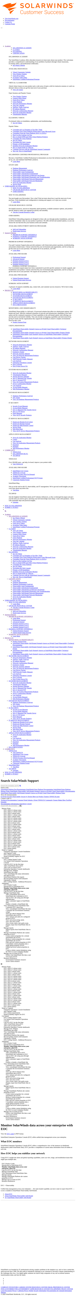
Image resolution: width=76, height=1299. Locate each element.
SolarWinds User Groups (20, 471)
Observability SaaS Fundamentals (23, 172)
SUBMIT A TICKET (11, 507)
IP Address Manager (19, 109)
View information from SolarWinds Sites (16, 905)
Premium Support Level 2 (21, 262)
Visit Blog (16, 490)
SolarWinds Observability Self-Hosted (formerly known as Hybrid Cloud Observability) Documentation (42, 791)
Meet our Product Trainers (41, 796)
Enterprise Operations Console (22, 362)
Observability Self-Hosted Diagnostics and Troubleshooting (31, 177)
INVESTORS (13, 1287)
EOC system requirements (12, 855)
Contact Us (8, 22)
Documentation (9, 20)
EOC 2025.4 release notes (12, 823)
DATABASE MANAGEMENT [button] (19, 700)
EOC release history (10, 848)
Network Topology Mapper (21, 354)
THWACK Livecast (19, 472)
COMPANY (5, 1287)
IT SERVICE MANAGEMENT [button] (19, 720)
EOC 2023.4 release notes (12, 843)
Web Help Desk (18, 429)
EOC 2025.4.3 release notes (12, 818)
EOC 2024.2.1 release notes (12, 834)
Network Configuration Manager (23, 111)
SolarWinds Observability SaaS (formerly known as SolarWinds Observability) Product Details (42, 338)
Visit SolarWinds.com (11, 18)
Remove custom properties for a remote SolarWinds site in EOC (18, 939)
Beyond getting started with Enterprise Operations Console (16, 879)
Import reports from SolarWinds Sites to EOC (18, 930)
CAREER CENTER (25, 1287)
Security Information (40, 1291)
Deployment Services (19, 231)
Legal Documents (6, 1291)
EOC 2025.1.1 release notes (12, 827)
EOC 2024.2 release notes (12, 835)
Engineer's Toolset (18, 352)
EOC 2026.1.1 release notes (12, 815)
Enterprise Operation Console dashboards (17, 869)
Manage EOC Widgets (11, 870)
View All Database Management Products (26, 399)
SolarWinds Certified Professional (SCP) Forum (28, 478)
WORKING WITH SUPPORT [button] (18, 634)
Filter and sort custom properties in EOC (18, 942)
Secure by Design (27, 796)
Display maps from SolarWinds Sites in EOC (18, 925)
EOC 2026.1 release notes (12, 816)
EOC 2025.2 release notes (12, 826)
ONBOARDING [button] (14, 609)
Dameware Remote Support (21, 424)
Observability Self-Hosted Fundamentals (25, 173)
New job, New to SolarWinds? (22, 151)
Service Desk (17, 184)
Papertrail (16, 445)
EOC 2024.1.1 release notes (12, 837)
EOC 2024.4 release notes (12, 832)
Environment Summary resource (16, 960)
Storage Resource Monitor (21, 376)
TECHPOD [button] (12, 769)
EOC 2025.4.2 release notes (12, 820)
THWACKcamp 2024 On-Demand (24, 474)
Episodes (15, 502)
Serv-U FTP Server (19, 411)
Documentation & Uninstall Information (59, 1291)
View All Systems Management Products (25, 382)
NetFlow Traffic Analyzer (21, 107)
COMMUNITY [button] (10, 450)
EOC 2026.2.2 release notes (12, 810)
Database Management (20, 168)
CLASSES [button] (12, 529)
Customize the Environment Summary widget (18, 911)
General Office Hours (19, 98)
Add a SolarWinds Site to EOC (13, 866)
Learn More (16, 161)
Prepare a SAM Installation (21, 144)
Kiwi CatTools (17, 364)
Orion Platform (17, 102)
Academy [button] (8, 46)
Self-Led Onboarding (19, 229)
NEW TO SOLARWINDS (13, 506)
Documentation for (7, 804)
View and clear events (12, 921)
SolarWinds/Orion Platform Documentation (40, 789)
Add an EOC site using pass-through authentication (17, 898)
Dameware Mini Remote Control (23, 425)
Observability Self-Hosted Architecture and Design (28, 175)
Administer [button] (5, 883)
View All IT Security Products (22, 415)
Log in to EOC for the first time (13, 864)
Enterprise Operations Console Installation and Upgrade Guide (17, 852)
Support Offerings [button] (10, 233)
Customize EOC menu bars (14, 907)
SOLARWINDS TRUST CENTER (61, 1289)
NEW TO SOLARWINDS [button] (17, 602)
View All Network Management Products (26, 355)
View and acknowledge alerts (15, 920)
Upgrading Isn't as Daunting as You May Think (27, 130)
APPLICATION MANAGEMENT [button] (20, 733)
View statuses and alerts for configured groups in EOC (18, 917)
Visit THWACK (18, 464)
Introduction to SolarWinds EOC (14, 886)
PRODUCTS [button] (9, 290)
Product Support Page (19, 322)
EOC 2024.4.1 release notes (12, 831)
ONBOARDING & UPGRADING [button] (16, 186)
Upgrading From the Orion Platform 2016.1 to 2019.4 (29, 133)
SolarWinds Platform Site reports (14, 877)
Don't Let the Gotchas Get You (22, 135)
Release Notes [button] (6, 808)
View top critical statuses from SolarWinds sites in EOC (15, 914)
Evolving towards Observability (11, 796)
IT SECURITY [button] (14, 708)
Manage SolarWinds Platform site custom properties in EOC (16, 933)
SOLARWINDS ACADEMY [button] (18, 516)
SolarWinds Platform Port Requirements (13, 789)
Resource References (10, 958)
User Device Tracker (19, 357)
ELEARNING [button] (13, 552)
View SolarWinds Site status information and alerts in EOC (16, 874)
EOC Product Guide (10, 885)
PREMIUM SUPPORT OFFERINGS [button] (21, 616)
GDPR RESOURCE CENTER (40, 1289)
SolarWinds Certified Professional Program (26, 79)
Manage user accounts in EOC (13, 953)
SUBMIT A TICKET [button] (11, 774)
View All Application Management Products (26, 443)
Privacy (14, 1291)
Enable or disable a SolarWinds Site (17, 904)
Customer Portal (10, 24)
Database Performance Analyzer (23, 170)
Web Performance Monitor (21, 389)
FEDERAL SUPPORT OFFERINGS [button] (21, 629)
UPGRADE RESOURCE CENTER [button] (20, 606)
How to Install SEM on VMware (23, 147)
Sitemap (3, 1292)
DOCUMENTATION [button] (16, 747)
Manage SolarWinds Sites (12, 893)
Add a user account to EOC (12, 867)
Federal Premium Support (21, 278)
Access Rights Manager (20, 387)
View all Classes (18, 90)
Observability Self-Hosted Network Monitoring (27, 181)
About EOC (8, 1194)
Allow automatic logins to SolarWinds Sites (17, 901)
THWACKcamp (54, 796)
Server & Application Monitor (22, 112)
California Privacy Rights (25, 1291)
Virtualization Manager (20, 114)
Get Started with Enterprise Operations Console (16, 862)
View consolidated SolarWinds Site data (18, 909)
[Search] (20, 806)
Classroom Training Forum (21, 480)
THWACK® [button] (13, 751)
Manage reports (8, 928)
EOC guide (10, 1134)
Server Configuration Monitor (22, 384)
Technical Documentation (9, 800)
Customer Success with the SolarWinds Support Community (31, 149)
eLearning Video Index (20, 77)
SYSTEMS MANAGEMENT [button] (18, 681)
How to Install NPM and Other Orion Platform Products (30, 137)
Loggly (15, 439)
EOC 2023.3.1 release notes (12, 845)
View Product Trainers (20, 74)
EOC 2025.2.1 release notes (12, 824)
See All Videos (17, 123)
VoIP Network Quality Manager (23, 359)
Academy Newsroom (19, 476)
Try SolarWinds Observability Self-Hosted (18, 1197)
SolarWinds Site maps (10, 872)
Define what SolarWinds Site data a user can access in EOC (18, 955)
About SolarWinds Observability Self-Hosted (19, 1196)
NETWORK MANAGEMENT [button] (19, 656)
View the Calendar (18, 105)
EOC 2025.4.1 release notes (12, 821)
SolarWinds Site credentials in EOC (17, 896)
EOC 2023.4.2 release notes (12, 840)
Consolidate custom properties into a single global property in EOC (17, 944)
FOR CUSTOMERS (7, 1289)
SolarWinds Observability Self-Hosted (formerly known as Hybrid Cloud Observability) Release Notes (33, 793)
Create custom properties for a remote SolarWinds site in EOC (17, 936)
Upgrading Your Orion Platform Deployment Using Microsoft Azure (34, 131)
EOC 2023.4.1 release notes (12, 842)
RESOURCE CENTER (39, 1287)
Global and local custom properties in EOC (17, 947)
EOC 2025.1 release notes (12, 829)
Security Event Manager (20, 406)
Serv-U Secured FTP (19, 380)
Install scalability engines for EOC (14, 856)
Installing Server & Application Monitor (25, 146)
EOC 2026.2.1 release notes (12, 812)
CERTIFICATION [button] (15, 579)
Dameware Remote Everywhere (23, 422)
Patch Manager (17, 413)
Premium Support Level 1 (21, 261)
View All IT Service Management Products (26, 431)
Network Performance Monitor (22, 103)
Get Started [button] (5, 858)
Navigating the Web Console (22, 142)
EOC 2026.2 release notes (12, 813)
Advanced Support (18, 259)
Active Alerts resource (13, 961)
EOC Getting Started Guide (12, 859)
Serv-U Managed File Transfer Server (24, 410)
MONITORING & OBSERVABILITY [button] (21, 640)
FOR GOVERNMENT (21, 1289)
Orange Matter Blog (59, 800)
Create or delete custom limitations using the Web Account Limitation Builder (18, 951)
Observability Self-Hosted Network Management (28, 179)
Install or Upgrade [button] (7, 850)
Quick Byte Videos (19, 76)
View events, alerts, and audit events (17, 923)
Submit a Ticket (33, 800)
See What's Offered (19, 65)
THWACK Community (45, 800)
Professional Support (19, 257)
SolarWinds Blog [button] (14, 765)
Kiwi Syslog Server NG (20, 366)
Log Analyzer (17, 361)
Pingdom (15, 446)
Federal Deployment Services (22, 280)
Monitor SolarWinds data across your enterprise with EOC (16, 889)
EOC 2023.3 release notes (12, 847)
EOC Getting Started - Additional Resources (17, 882)
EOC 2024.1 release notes (12, 839)
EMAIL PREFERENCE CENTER (59, 1287)
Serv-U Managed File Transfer (22, 378)
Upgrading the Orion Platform (22, 138)
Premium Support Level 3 (21, 264)
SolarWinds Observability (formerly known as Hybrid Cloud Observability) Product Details (41, 332)
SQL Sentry (16, 397)
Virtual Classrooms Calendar (22, 72)
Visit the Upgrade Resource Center (23, 212)
